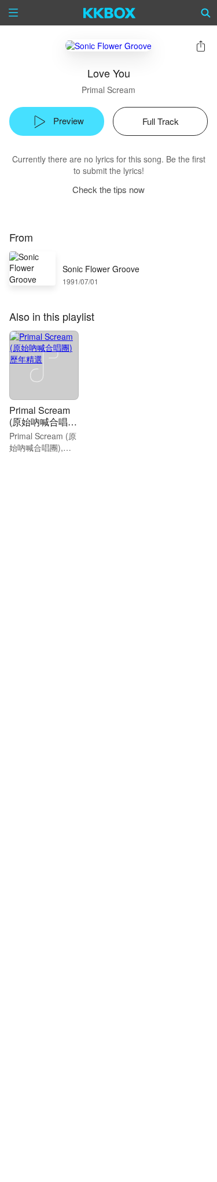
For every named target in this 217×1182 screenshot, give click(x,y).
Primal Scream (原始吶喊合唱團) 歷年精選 (39, 421)
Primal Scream (108, 89)
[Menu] (13, 13)
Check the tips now (108, 189)
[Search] (206, 13)
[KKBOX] (109, 12)
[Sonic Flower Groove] (108, 45)
